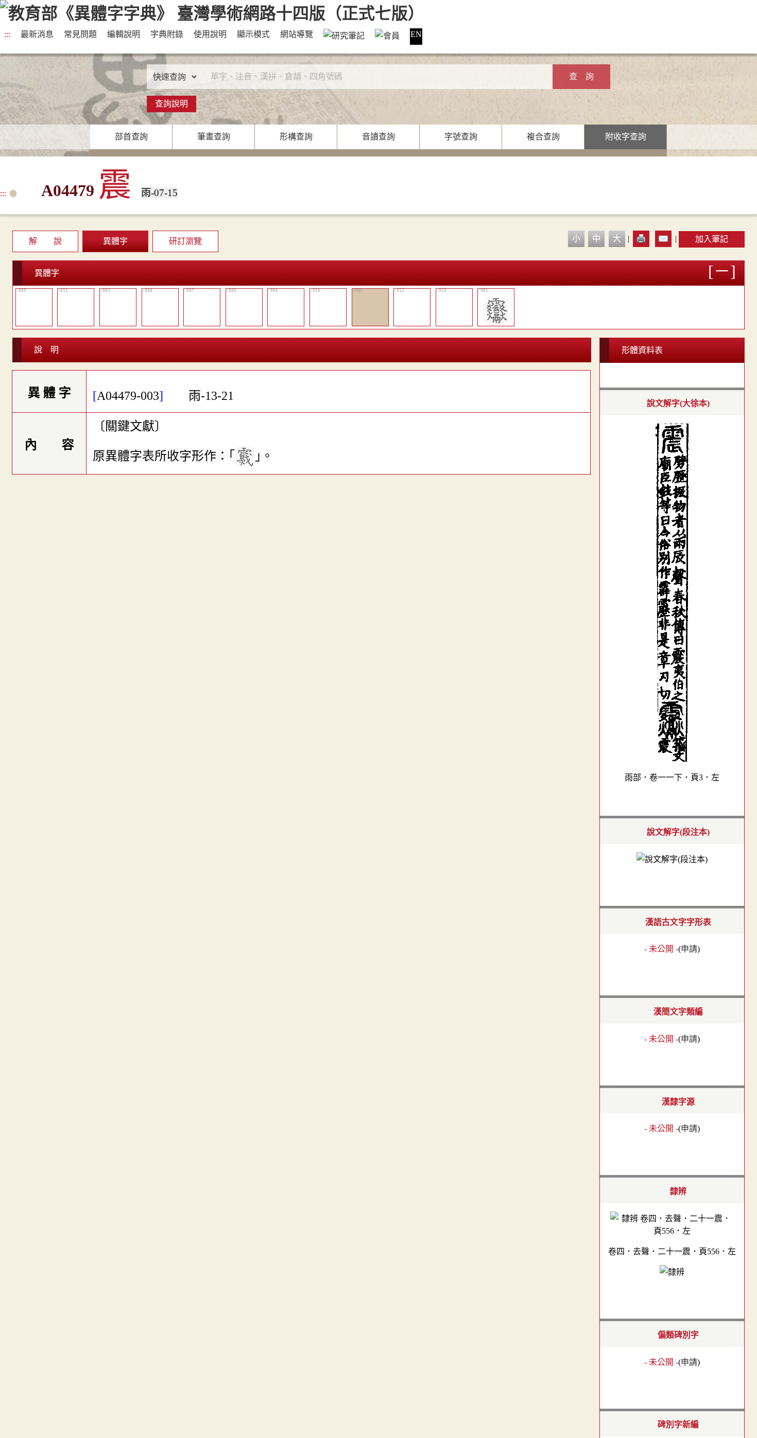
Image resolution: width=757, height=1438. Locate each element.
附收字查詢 (625, 136)
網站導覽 (296, 34)
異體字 (115, 241)
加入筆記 (711, 239)
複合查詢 (543, 136)
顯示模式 (253, 34)
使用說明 (210, 34)
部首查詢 (131, 136)
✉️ (663, 238)
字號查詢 (460, 136)
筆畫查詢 (213, 136)
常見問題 (80, 34)
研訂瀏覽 (185, 241)
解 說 (45, 241)
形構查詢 (296, 136)
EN (416, 34)
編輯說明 (123, 34)
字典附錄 (166, 34)
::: (7, 34)
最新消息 (37, 34)
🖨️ (641, 238)
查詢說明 (171, 103)
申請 (689, 948)
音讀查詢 (378, 136)
